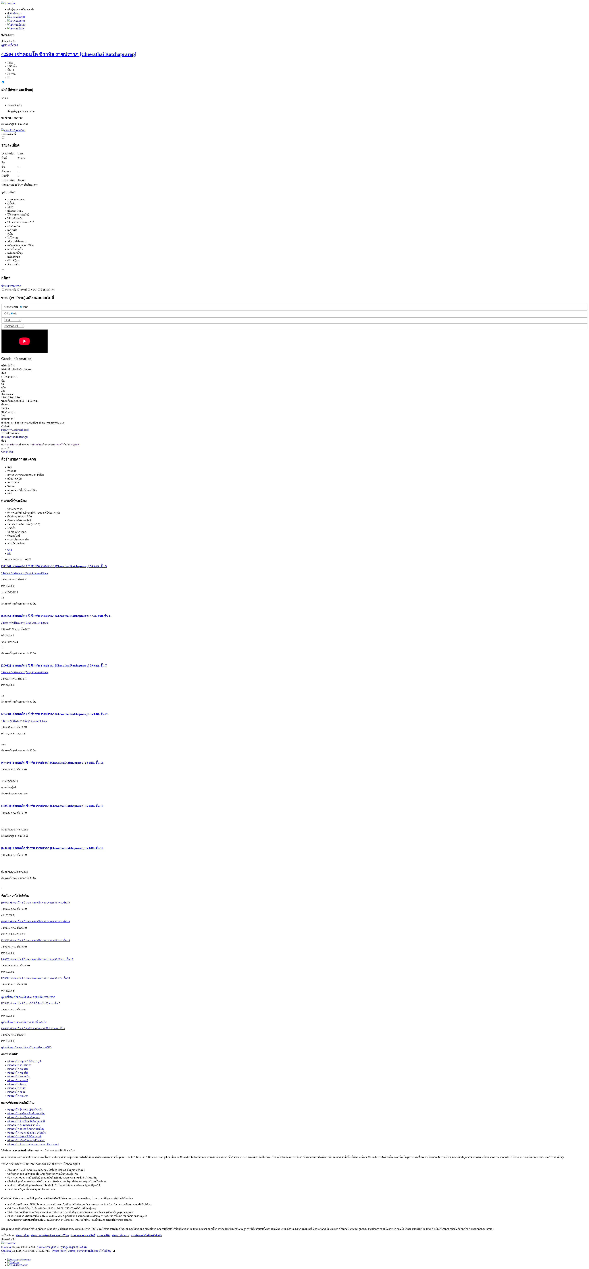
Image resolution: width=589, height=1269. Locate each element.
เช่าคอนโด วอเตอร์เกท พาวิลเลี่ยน (25, 1129)
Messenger (25, 1259)
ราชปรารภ (13, 444)
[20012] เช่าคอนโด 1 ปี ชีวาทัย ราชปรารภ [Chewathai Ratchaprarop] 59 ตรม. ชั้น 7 (54, 665)
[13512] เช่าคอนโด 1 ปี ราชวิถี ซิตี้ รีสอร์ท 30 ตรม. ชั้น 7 (30, 1003)
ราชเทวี (58, 444)
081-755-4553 (21, 1265)
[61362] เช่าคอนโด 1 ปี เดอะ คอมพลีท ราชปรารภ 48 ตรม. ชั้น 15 (35, 940)
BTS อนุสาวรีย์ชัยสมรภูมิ (14, 437)
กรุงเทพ (75, 444)
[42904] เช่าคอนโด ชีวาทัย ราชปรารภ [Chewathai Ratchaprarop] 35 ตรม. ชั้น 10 (52, 805)
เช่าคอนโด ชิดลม (16, 1084)
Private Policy (59, 1251)
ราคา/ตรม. (13, 307)
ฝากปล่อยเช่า (14, 13)
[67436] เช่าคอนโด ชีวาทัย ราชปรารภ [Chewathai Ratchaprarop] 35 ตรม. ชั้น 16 (52, 762)
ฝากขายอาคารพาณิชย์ (83, 1235)
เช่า (15, 313)
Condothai (6, 1247)
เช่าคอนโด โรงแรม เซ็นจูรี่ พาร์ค (24, 1109)
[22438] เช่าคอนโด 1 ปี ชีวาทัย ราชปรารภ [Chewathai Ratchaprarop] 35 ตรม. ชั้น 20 (54, 714)
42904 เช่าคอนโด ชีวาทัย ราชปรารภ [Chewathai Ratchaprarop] (69, 54)
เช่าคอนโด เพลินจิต (17, 1095)
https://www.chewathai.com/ (15, 429)
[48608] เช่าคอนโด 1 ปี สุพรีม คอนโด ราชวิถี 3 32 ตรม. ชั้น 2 (33, 1028)
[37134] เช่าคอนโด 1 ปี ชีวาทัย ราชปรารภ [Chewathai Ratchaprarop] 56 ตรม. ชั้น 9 (54, 566)
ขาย (9, 549)
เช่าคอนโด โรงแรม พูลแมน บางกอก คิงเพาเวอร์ (33, 1144)
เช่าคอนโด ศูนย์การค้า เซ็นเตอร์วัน (26, 1113)
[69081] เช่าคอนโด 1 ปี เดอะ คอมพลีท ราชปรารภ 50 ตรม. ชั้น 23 (35, 978)
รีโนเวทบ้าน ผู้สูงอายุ (48, 1247)
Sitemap (71, 1251)
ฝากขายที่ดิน (103, 1235)
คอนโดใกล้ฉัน (103, 1251)
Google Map (7, 451)
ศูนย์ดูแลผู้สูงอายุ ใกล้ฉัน (74, 1247)
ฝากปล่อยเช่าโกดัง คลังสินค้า (146, 1235)
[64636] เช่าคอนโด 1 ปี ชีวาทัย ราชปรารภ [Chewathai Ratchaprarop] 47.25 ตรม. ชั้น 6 (56, 615)
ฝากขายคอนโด (39, 1235)
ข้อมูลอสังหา (48, 289)
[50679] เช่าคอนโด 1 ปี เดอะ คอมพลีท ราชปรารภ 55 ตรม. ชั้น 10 (35, 902)
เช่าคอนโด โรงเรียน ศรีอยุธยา (23, 1117)
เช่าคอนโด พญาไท (17, 1069)
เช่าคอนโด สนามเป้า (18, 1076)
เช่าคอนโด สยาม (16, 1092)
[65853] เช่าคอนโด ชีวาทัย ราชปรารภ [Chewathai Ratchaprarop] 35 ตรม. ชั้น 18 (52, 848)
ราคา (25, 307)
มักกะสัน (37, 444)
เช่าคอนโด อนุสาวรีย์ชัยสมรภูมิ (24, 1061)
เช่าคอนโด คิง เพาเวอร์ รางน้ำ (23, 1125)
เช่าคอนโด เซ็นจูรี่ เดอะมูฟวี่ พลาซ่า (26, 1140)
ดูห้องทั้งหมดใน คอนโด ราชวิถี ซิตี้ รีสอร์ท (23, 1022)
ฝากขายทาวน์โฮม (59, 1235)
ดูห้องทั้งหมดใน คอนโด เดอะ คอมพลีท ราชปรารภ (28, 997)
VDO (34, 289)
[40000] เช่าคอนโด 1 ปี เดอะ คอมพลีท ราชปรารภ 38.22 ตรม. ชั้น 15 (37, 959)
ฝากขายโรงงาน (120, 1235)
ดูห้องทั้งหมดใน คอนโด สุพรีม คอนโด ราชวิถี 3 (26, 1047)
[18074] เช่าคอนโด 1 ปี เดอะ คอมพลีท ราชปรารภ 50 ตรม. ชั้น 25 (35, 921)
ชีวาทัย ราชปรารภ (11, 286)
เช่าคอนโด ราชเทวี (17, 1080)
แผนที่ (23, 289)
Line (16, 1262)
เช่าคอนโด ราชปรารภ (19, 1065)
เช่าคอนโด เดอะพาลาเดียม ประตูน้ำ (26, 1132)
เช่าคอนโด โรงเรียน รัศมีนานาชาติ (26, 1121)
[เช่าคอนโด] (8, 3)
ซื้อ (8, 313)
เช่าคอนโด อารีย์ (16, 1088)
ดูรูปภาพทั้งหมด (9, 45)
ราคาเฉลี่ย (10, 289)
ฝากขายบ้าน (22, 1235)
